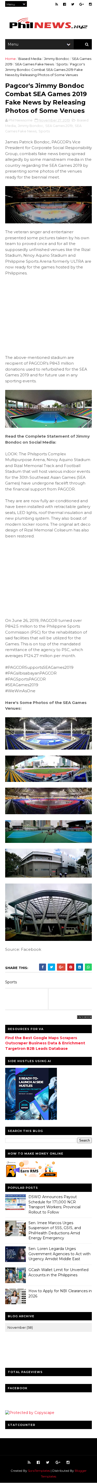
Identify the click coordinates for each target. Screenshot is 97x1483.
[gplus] (81, 4)
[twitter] (72, 4)
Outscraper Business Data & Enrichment (45, 1043)
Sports (62, 64)
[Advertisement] (44, 314)
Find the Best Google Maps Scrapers (41, 1037)
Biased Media (29, 59)
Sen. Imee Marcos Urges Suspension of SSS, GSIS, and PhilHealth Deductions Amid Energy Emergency (54, 1231)
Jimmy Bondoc (56, 59)
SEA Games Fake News (34, 64)
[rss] (56, 4)
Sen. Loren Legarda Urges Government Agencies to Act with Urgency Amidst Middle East (59, 1253)
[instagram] (90, 4)
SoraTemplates (39, 1471)
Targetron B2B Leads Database (36, 1048)
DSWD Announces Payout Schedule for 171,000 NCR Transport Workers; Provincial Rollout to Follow (54, 1204)
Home (10, 59)
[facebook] (64, 4)
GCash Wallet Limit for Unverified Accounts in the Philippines (58, 1272)
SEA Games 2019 (59, 126)
